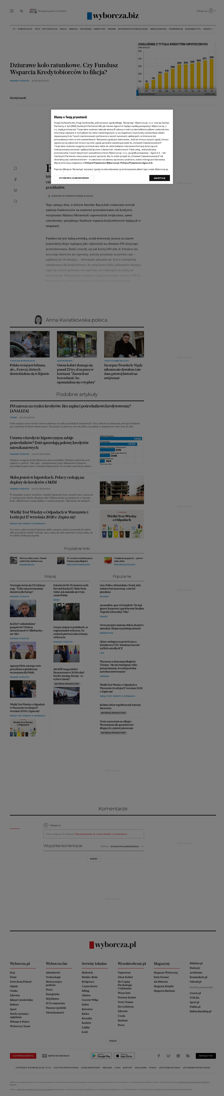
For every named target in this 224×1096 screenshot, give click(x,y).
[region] (112, 147)
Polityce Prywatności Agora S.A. (136, 163)
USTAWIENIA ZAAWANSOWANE (74, 178)
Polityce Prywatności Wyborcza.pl (102, 163)
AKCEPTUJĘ (159, 178)
